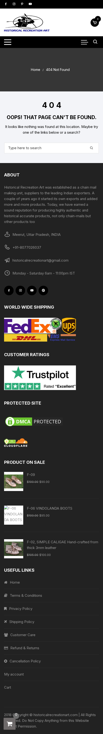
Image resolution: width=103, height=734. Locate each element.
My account (14, 674)
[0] (10, 724)
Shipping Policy (21, 621)
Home (15, 582)
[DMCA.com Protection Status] (51, 421)
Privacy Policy (20, 608)
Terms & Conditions (26, 595)
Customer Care (22, 635)
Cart (7, 687)
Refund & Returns (24, 648)
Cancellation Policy (25, 661)
